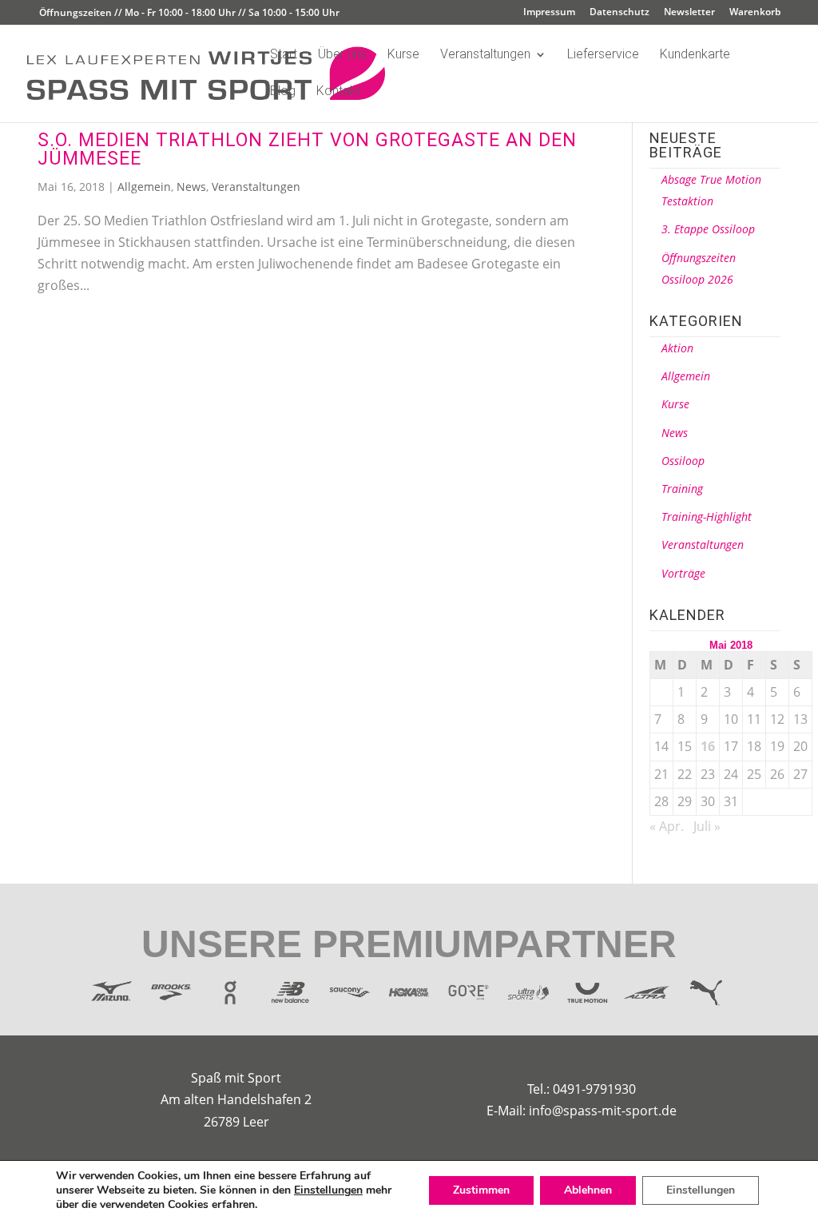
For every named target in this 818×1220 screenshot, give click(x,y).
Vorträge (683, 573)
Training (682, 488)
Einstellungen (328, 1190)
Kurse (403, 55)
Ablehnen (588, 1190)
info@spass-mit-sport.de (603, 1110)
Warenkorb (754, 12)
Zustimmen (481, 1190)
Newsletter (689, 12)
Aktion (677, 348)
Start (283, 55)
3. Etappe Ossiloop (708, 228)
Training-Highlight (706, 516)
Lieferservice (603, 55)
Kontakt (338, 91)
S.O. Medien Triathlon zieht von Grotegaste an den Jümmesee (307, 149)
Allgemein (144, 186)
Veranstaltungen (485, 55)
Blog (283, 91)
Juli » (707, 826)
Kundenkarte (695, 55)
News (191, 186)
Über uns (342, 55)
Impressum (549, 12)
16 (708, 746)
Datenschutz (619, 12)
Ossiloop (683, 460)
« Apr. (666, 826)
